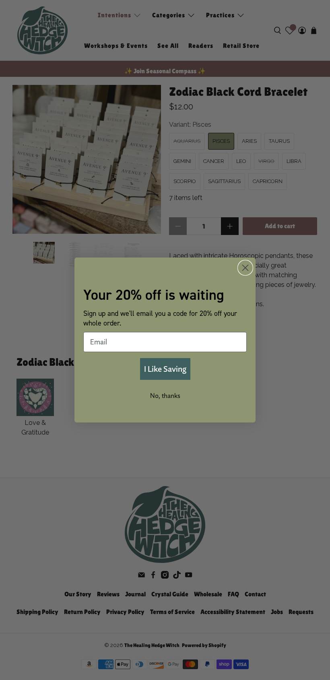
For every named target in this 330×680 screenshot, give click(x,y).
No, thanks (165, 396)
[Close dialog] (245, 268)
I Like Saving (165, 369)
